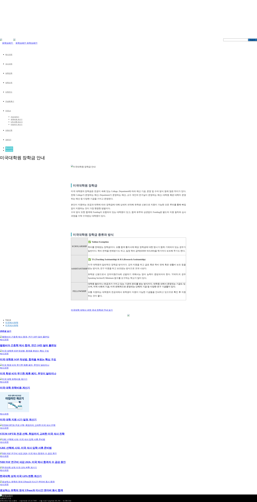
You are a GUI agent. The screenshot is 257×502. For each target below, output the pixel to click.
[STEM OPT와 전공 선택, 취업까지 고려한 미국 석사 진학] (27, 425)
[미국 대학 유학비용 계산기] (13, 379)
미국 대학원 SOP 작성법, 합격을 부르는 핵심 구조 (28, 359)
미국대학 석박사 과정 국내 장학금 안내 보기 (92, 310)
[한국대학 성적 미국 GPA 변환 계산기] (18, 467)
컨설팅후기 (9, 101)
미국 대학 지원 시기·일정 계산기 (18, 419)
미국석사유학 (11, 325)
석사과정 (8, 64)
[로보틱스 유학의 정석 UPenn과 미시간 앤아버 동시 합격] (27, 482)
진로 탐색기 (15, 117)
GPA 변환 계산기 (17, 122)
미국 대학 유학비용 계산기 (15, 387)
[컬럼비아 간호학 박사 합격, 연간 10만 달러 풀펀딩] (24, 337)
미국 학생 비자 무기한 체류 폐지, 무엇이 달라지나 (28, 373)
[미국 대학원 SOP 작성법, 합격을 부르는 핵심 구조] (24, 351)
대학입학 (8, 73)
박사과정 (8, 55)
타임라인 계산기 (16, 124)
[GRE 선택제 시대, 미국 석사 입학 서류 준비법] (22, 439)
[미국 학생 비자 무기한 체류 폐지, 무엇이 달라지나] (24, 365)
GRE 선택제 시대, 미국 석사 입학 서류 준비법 (26, 447)
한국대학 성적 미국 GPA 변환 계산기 (21, 476)
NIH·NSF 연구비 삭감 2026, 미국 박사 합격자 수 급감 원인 (33, 462)
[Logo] (6, 43)
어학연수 (8, 92)
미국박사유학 (11, 322)
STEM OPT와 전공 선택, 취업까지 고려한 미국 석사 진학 (32, 433)
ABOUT (8, 140)
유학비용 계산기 (16, 119)
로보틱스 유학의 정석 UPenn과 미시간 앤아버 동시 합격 (31, 490)
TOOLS (8, 111)
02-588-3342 (67, 501)
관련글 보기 (5, 331)
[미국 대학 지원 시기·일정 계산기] (14, 411)
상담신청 (8, 130)
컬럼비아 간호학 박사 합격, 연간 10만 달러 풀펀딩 (28, 345)
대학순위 (8, 83)
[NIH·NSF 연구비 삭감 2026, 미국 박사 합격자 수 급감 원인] (28, 453)
